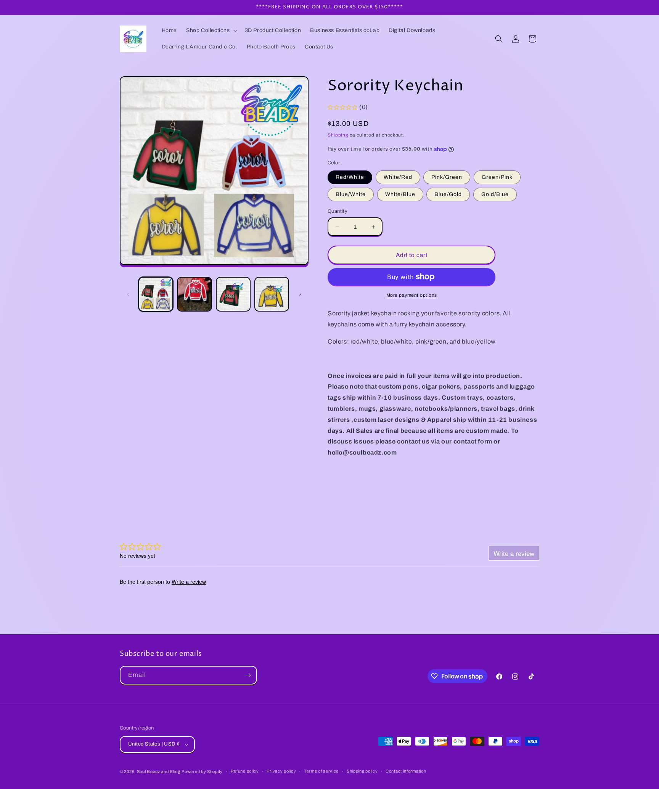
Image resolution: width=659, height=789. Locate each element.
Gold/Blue (495, 194)
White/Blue (400, 194)
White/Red (398, 177)
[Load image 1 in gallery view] (155, 294)
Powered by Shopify (202, 771)
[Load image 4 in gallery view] (271, 294)
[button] (211, 30)
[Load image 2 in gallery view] (194, 294)
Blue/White (351, 194)
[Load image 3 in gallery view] (233, 294)
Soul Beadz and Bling (158, 771)
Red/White (350, 177)
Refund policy (245, 771)
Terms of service (321, 771)
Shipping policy (362, 771)
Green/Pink (497, 177)
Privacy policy (281, 771)
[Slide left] (128, 294)
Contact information (406, 771)
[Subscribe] (247, 675)
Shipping (338, 135)
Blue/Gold (448, 194)
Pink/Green (446, 177)
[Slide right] (300, 294)
